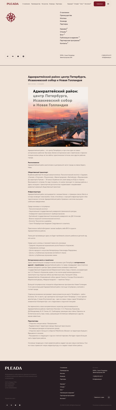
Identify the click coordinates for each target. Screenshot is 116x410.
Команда (52, 4)
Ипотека (63, 18)
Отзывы (76, 4)
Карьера (70, 4)
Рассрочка (45, 4)
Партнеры (59, 4)
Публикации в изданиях (69, 38)
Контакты (87, 4)
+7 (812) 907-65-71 (106, 55)
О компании (26, 4)
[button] (99, 3)
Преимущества (35, 4)
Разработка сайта (10, 398)
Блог (81, 4)
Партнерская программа (69, 40)
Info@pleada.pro (106, 57)
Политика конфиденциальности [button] (102, 405)
